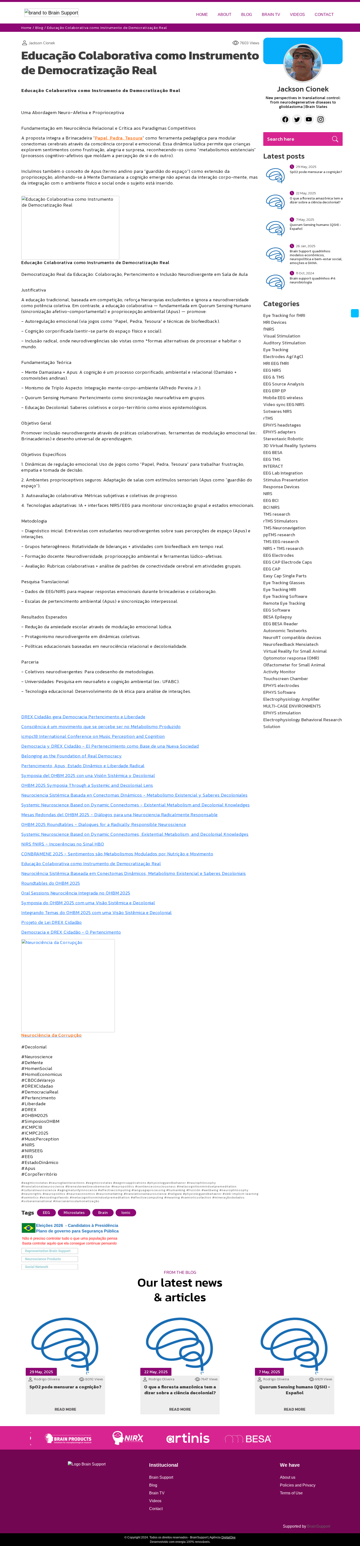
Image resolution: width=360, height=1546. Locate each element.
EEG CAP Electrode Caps (287, 562)
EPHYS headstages (282, 425)
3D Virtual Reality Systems (289, 445)
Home (26, 27)
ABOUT (224, 14)
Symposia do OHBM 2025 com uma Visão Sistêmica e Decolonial (88, 902)
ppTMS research (279, 534)
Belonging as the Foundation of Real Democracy (71, 756)
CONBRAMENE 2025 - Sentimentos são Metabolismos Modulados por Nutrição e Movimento (117, 853)
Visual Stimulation (281, 336)
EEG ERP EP (274, 390)
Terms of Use (291, 1493)
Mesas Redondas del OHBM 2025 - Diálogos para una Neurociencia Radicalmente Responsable (119, 814)
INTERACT (273, 466)
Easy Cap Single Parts (285, 575)
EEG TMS (271, 459)
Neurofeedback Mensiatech (290, 644)
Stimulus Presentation (285, 480)
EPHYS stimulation (282, 712)
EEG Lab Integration (283, 473)
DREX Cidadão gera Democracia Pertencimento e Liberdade (83, 716)
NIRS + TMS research (283, 548)
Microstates (74, 1212)
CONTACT (324, 14)
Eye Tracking (275, 349)
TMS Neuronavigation (284, 527)
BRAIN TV (271, 14)
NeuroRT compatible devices (292, 637)
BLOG (246, 14)
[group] (58, 1438)
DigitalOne (228, 1537)
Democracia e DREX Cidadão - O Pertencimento (71, 932)
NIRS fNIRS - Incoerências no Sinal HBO (62, 844)
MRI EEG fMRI (276, 363)
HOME (202, 14)
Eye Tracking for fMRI (284, 315)
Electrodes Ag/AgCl (283, 356)
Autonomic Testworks (285, 630)
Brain (103, 1212)
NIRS (267, 493)
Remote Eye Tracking (284, 603)
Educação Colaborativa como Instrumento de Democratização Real (91, 863)
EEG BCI (270, 500)
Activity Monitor (279, 671)
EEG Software (276, 610)
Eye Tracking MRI (279, 589)
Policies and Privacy (297, 1485)
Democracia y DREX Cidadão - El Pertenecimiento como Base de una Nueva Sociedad (110, 746)
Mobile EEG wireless (283, 397)
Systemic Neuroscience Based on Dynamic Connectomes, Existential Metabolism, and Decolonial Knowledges (135, 834)
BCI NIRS (271, 507)
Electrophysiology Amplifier (291, 699)
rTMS (268, 418)
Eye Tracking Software (285, 596)
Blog (39, 27)
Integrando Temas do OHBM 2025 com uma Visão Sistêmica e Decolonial (96, 912)
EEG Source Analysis (283, 384)
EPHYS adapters (279, 432)
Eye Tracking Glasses (284, 582)
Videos (155, 1501)
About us (287, 1477)
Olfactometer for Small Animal (294, 665)
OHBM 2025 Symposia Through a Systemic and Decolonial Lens (87, 785)
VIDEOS (297, 14)
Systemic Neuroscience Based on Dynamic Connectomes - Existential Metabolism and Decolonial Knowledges (135, 805)
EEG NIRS (272, 370)
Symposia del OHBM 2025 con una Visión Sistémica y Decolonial (88, 775)
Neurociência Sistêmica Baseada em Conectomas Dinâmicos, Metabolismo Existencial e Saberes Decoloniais (133, 873)
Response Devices (281, 486)
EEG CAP (271, 569)
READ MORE (65, 1409)
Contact (156, 1509)
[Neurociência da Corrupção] (68, 985)
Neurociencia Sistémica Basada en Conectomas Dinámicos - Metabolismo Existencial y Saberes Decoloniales (134, 795)
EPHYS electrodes (281, 685)
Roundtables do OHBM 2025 (50, 883)
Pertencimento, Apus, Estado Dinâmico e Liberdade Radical (82, 765)
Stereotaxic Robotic (283, 438)
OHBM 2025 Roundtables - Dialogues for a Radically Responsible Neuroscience (103, 824)
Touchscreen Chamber (285, 678)
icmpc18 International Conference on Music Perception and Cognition (93, 736)
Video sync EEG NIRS (283, 404)
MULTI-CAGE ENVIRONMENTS (292, 706)
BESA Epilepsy (277, 617)
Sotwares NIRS (277, 411)
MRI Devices (275, 322)
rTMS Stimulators (280, 521)
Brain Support (161, 1477)
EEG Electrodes (278, 555)
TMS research (276, 514)
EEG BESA (273, 452)
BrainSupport (318, 1526)
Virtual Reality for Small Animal (295, 651)
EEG (46, 1212)
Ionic (125, 1212)
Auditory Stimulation (284, 342)
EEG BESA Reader (280, 623)
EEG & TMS (273, 377)
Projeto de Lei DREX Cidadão (51, 922)
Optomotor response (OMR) (291, 658)
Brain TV (157, 1493)
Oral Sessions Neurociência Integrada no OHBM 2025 (75, 893)
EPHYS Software (279, 692)
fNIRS (268, 329)
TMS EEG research (281, 541)
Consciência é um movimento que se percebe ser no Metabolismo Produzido (101, 726)
